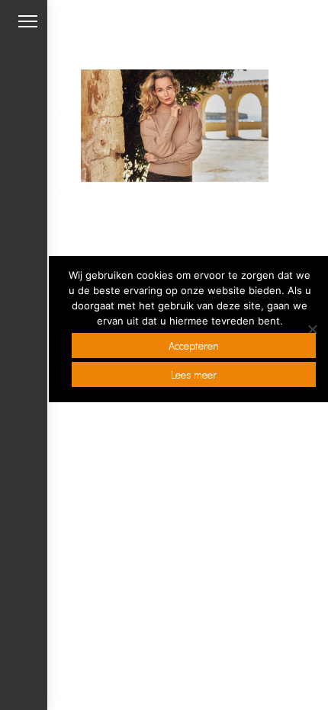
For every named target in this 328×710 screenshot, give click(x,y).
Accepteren (194, 345)
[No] (312, 329)
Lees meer (194, 374)
